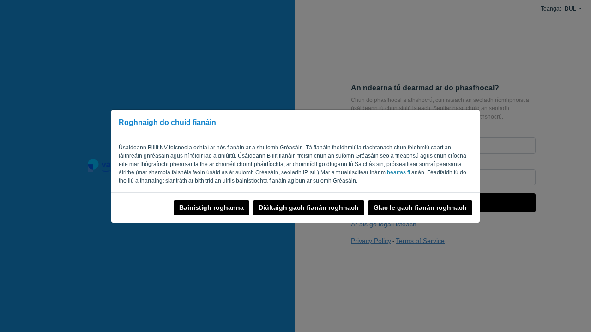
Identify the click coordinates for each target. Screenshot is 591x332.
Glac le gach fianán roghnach (420, 207)
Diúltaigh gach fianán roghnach (309, 207)
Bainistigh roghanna (211, 207)
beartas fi (398, 172)
